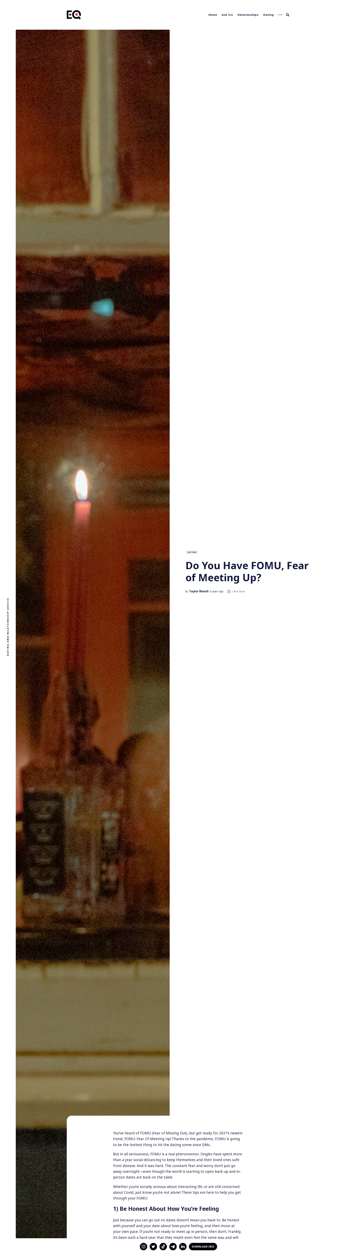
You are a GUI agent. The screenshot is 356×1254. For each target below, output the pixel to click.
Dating (268, 15)
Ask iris (227, 15)
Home (212, 15)
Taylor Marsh (199, 591)
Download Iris (203, 1246)
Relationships (248, 15)
